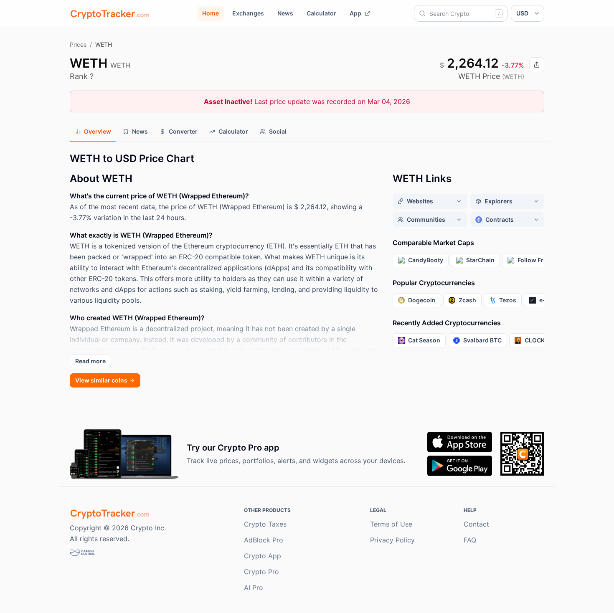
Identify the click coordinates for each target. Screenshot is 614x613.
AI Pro (253, 587)
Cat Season (424, 340)
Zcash (467, 300)
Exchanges (248, 13)
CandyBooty (425, 259)
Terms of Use (391, 524)
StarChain (480, 259)
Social (278, 131)
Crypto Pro (261, 571)
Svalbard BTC (482, 340)
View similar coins (101, 380)
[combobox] (460, 13)
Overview (97, 131)
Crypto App (262, 556)
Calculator (321, 13)
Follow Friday (537, 259)
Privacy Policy (392, 540)
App (355, 13)
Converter (183, 131)
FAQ (470, 540)
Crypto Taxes (265, 524)
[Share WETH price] (536, 64)
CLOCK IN (538, 340)
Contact (476, 524)
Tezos (507, 300)
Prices (78, 44)
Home (210, 13)
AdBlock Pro (263, 540)
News (285, 13)
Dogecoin (422, 300)
